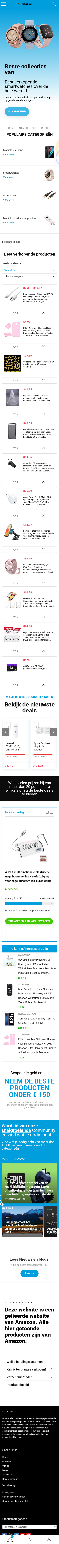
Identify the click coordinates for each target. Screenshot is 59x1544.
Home (5, 1457)
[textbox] (29, 1527)
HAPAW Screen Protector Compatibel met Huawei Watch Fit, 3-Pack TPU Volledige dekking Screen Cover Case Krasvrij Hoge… (38, 602)
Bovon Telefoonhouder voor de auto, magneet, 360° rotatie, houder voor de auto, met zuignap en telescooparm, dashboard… (38, 535)
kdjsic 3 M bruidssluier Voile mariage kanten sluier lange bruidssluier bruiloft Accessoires (37, 398)
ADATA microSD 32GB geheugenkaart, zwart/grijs (35, 667)
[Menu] (4, 4)
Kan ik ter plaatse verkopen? (26, 1369)
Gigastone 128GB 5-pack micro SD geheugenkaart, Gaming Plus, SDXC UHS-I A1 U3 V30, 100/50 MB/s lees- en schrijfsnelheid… (38, 636)
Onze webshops (10, 1479)
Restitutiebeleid (18, 1385)
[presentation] (5, 732)
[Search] (54, 4)
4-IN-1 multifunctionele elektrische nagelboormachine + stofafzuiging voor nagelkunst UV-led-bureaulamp (28, 876)
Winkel (5, 1466)
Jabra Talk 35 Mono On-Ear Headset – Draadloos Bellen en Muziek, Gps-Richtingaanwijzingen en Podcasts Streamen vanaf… (38, 467)
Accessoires (24, 984)
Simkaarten (24, 955)
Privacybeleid (8, 1492)
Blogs (5, 1470)
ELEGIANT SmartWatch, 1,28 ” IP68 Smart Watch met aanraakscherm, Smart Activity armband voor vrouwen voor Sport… (38, 568)
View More (8, 154)
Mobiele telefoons (27, 1014)
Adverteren (7, 1474)
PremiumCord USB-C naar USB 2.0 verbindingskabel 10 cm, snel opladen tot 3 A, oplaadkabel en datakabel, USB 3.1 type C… (38, 298)
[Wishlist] (29, 1540)
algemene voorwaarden (13, 1496)
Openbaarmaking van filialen (16, 1501)
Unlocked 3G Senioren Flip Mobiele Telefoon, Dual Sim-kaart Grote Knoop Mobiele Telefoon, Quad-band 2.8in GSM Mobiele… (38, 433)
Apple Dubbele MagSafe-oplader (42, 746)
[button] (29, 1361)
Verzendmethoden (19, 1377)
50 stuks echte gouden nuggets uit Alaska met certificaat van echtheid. (38, 364)
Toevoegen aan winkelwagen (29, 921)
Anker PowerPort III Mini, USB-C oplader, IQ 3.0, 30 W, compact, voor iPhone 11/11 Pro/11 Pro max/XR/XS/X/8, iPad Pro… (37, 501)
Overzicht (7, 1461)
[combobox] (29, 1527)
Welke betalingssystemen (25, 1362)
